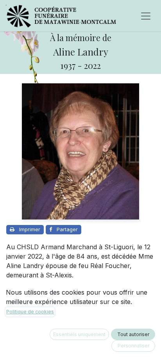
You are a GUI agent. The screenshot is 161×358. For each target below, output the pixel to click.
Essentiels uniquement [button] (79, 334)
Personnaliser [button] (133, 346)
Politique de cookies (30, 312)
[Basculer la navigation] (145, 15)
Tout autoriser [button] (133, 334)
